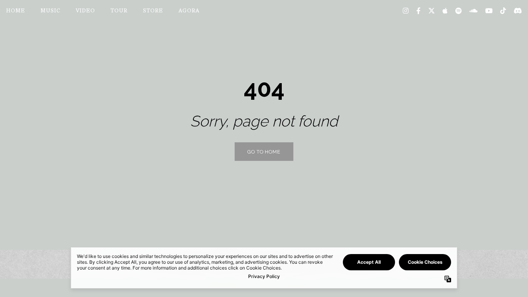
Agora (189, 11)
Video (85, 11)
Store (153, 11)
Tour (119, 11)
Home (15, 11)
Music (50, 11)
